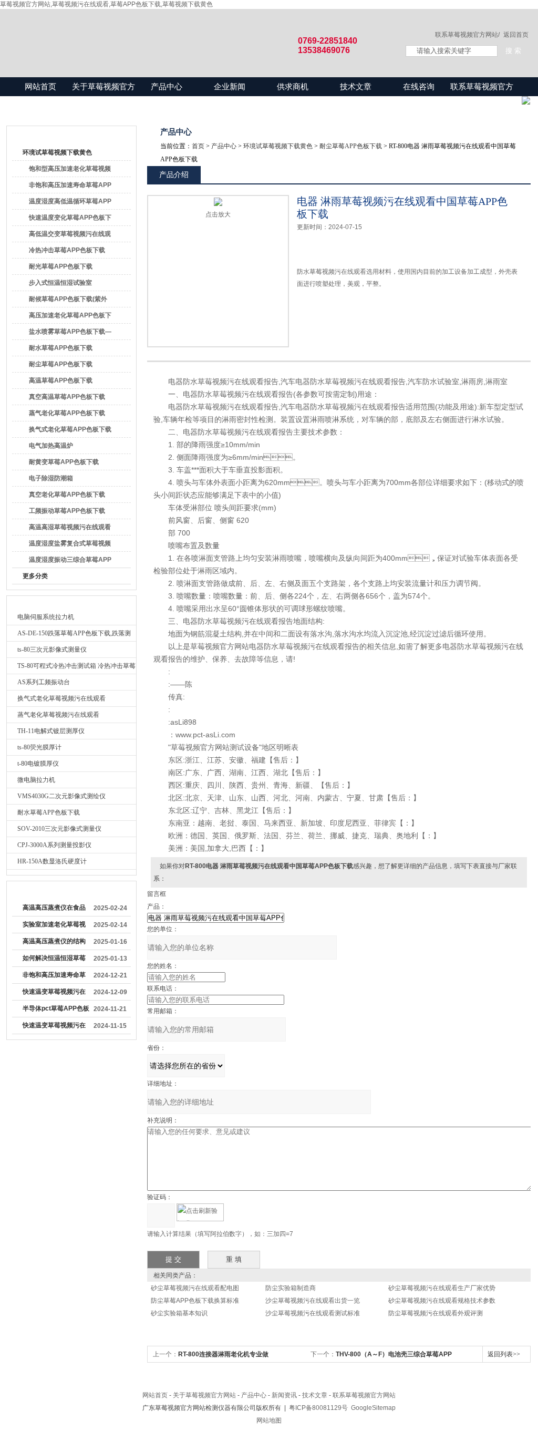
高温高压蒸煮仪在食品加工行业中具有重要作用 (54, 909)
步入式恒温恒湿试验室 (60, 282)
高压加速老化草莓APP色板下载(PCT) (70, 317)
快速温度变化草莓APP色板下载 (70, 219)
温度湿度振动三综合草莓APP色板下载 (70, 562)
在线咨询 (418, 86)
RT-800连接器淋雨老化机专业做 (223, 1354)
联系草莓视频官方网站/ (467, 34)
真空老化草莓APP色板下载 (67, 494)
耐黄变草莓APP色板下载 (64, 462)
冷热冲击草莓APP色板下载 (67, 250)
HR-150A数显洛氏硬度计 (52, 861)
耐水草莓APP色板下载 (60, 348)
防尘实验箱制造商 (290, 1288)
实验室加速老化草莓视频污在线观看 (54, 926)
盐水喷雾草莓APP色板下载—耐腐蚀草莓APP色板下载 (70, 333)
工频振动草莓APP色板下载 (67, 510)
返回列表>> (504, 1354)
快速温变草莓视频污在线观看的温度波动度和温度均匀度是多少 (54, 994)
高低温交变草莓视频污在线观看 (70, 236)
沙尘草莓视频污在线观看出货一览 (312, 1300)
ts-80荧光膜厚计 (39, 747)
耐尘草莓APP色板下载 (60, 364)
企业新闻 (229, 86)
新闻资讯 (284, 1395)
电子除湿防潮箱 (51, 478)
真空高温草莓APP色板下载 (67, 396)
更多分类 (35, 576)
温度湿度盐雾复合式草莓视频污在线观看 (70, 545)
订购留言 (330, 319)
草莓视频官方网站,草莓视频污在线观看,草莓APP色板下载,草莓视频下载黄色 (106, 4)
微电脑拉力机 (36, 780)
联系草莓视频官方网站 (481, 96)
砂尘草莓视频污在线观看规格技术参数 (441, 1300)
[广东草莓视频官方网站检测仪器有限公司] (195, 32)
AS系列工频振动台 (43, 682)
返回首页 (516, 34)
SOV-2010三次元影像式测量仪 (59, 828)
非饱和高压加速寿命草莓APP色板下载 (70, 187)
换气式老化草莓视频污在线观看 (61, 698)
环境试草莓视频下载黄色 (57, 152)
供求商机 (292, 86)
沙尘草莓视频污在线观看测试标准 (312, 1313)
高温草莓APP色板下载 (60, 380)
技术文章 (355, 86)
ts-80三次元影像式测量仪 (52, 649)
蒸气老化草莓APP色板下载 (67, 413)
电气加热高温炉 (51, 445)
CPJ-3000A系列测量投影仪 (54, 845)
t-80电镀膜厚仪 (38, 763)
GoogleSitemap (373, 1408)
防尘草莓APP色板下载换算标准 (195, 1300)
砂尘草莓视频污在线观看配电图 (195, 1288)
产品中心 (166, 86)
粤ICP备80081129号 (318, 1408)
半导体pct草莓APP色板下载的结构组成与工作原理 (56, 1010)
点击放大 (218, 214)
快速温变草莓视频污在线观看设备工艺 (54, 1027)
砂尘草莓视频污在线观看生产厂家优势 (441, 1288)
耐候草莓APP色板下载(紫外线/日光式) (68, 301)
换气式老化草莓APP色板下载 (70, 429)
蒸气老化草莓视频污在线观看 (58, 714)
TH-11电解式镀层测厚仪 (51, 731)
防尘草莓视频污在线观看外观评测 (435, 1313)
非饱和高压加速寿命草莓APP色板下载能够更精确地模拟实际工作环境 (54, 977)
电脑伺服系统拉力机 (45, 617)
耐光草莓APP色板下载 (60, 266)
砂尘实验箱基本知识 (179, 1313)
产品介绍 (174, 174)
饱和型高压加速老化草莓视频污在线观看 (70, 171)
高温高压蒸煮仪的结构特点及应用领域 (54, 943)
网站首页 (40, 86)
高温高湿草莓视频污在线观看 (70, 527)
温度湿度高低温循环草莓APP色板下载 (70, 203)
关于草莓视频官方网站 (103, 96)
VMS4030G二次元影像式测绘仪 (61, 796)
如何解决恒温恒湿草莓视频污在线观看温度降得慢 (54, 960)
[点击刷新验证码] (200, 1212)
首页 (198, 146)
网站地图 (269, 1420)
